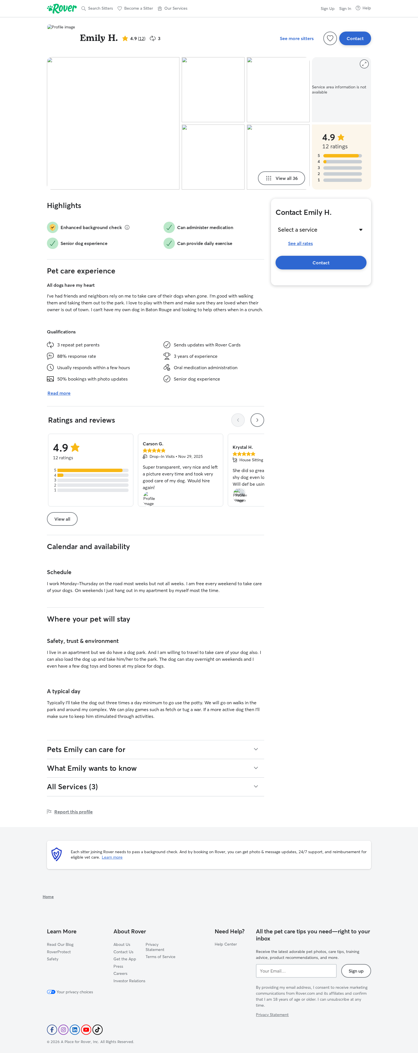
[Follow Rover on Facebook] (52, 1030)
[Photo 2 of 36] (213, 89)
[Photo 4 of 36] (278, 89)
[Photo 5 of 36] (278, 157)
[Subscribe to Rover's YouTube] (86, 1030)
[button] (172, 8)
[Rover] (62, 8)
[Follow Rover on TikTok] (97, 1030)
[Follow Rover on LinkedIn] (75, 1030)
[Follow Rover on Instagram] (63, 1030)
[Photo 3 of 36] (213, 157)
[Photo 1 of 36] (113, 123)
